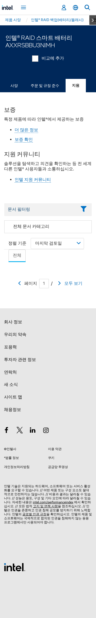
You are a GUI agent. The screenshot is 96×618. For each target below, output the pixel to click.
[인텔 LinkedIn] (32, 431)
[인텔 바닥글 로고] (14, 567)
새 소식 (11, 384)
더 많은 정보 (26, 130)
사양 (14, 85)
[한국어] (75, 7)
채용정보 (12, 409)
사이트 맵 (13, 397)
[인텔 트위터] (19, 431)
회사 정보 (13, 322)
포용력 (10, 347)
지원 (75, 85)
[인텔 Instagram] (46, 431)
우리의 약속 (15, 334)
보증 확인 (24, 139)
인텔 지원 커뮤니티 (33, 179)
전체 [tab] (17, 255)
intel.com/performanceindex (53, 502)
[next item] (92, 20)
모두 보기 (73, 283)
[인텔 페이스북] (6, 431)
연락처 (10, 372)
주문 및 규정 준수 (45, 85)
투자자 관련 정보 (20, 359)
